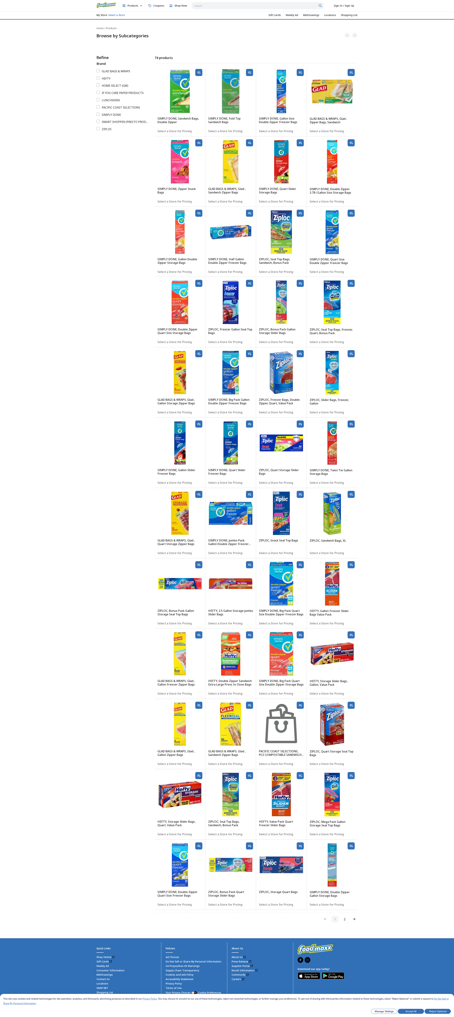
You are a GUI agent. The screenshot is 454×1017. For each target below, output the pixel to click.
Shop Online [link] (103, 957)
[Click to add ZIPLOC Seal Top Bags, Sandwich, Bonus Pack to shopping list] (300, 213)
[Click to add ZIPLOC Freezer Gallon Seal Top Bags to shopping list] (249, 283)
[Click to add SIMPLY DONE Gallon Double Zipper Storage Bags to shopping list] (198, 213)
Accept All (411, 1011)
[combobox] (257, 5)
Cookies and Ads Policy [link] (179, 974)
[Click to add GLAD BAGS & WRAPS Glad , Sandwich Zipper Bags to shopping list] (249, 142)
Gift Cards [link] (102, 961)
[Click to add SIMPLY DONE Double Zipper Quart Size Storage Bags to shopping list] (198, 283)
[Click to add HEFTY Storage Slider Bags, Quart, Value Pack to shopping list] (198, 775)
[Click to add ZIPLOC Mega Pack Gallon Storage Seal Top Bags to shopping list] (351, 775)
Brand (101, 63)
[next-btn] (354, 919)
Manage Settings (384, 1011)
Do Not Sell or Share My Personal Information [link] (193, 961)
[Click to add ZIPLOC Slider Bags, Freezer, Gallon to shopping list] (351, 353)
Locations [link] (102, 983)
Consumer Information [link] (110, 970)
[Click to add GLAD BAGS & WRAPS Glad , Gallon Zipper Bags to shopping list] (198, 705)
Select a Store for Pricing (174, 131)
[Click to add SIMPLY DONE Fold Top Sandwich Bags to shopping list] (249, 72)
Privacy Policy (150, 998)
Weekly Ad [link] (102, 966)
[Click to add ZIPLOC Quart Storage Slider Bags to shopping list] (300, 424)
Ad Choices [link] (172, 957)
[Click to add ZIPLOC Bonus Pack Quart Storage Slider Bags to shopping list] (249, 845)
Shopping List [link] (104, 992)
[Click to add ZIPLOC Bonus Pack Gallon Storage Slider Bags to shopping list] (300, 283)
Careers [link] (236, 979)
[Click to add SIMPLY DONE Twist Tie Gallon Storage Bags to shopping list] (351, 424)
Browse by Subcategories (122, 35)
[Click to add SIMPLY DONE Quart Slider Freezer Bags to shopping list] (249, 424)
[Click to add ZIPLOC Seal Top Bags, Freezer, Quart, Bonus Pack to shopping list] (351, 283)
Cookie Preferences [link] (209, 992)
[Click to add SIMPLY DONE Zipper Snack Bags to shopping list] (198, 142)
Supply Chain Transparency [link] (182, 970)
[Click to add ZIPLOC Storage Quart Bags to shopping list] (300, 845)
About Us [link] (237, 957)
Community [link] (238, 974)
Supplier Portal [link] (241, 966)
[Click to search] (320, 5)
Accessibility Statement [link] (179, 979)
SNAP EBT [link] (102, 988)
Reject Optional (437, 1011)
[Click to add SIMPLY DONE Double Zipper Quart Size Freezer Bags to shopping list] (198, 845)
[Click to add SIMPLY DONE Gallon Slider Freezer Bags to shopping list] (198, 424)
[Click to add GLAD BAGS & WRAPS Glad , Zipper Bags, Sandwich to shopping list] (351, 72)
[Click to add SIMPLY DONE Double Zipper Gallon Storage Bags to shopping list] (351, 845)
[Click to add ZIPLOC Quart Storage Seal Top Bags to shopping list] (351, 705)
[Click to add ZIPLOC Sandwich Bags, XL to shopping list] (351, 494)
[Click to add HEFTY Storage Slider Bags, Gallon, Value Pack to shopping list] (351, 634)
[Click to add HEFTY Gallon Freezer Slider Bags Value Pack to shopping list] (351, 564)
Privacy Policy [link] (174, 983)
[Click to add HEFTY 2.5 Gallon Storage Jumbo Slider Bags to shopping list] (249, 564)
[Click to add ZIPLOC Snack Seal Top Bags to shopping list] (300, 494)
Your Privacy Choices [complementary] (193, 992)
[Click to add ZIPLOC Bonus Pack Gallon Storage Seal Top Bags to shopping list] (198, 564)
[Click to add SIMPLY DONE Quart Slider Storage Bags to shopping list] (300, 142)
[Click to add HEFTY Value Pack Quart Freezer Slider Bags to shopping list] (300, 775)
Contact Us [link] (103, 979)
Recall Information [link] (243, 970)
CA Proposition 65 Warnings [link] (183, 966)
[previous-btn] (325, 919)
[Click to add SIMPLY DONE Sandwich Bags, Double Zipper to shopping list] (198, 72)
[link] (106, 5)
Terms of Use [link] (174, 988)
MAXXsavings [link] (104, 974)
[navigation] (227, 28)
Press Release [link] (240, 961)
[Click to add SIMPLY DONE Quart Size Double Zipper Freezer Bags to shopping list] (351, 213)
